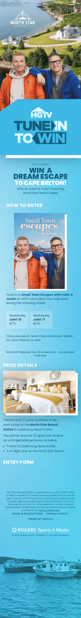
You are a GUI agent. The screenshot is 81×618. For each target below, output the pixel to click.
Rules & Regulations (27, 513)
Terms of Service (40, 519)
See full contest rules (49, 510)
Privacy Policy (57, 513)
